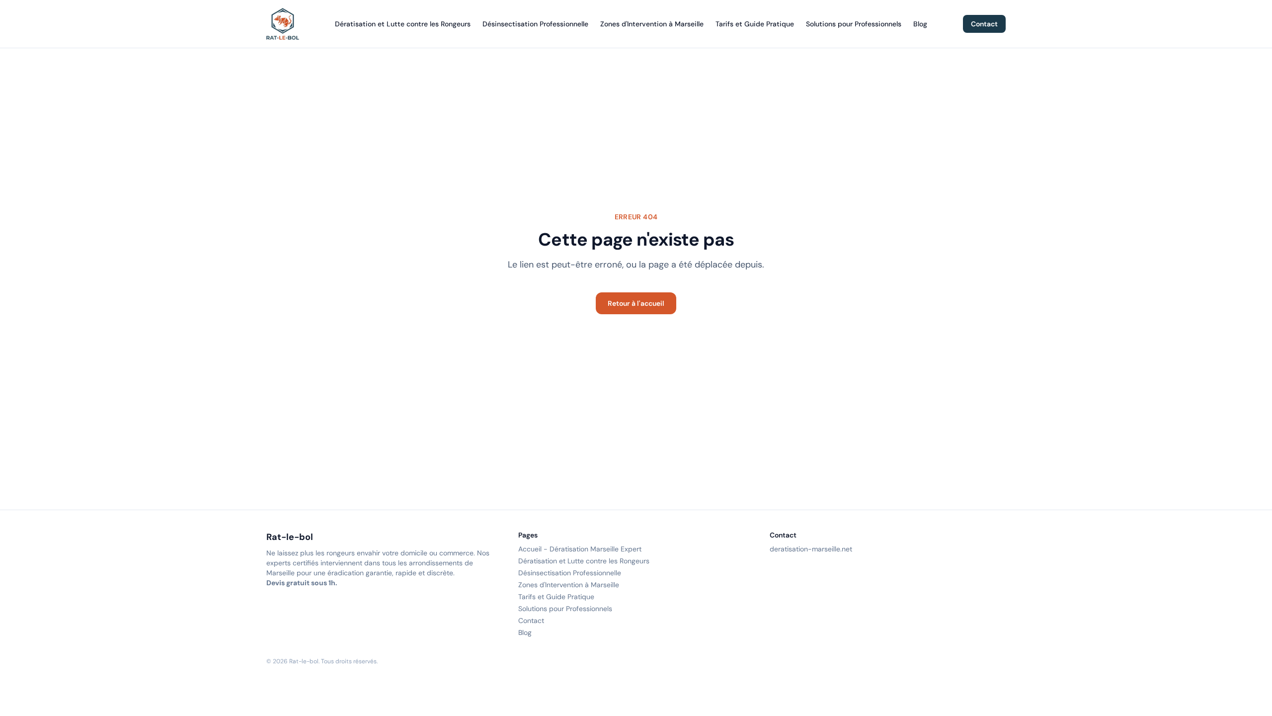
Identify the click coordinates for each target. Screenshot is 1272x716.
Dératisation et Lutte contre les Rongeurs (403, 23)
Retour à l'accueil (636, 303)
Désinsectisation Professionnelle (535, 23)
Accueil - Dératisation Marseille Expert (579, 548)
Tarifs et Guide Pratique (755, 23)
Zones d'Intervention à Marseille (652, 23)
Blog (920, 23)
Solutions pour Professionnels (853, 23)
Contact (984, 23)
